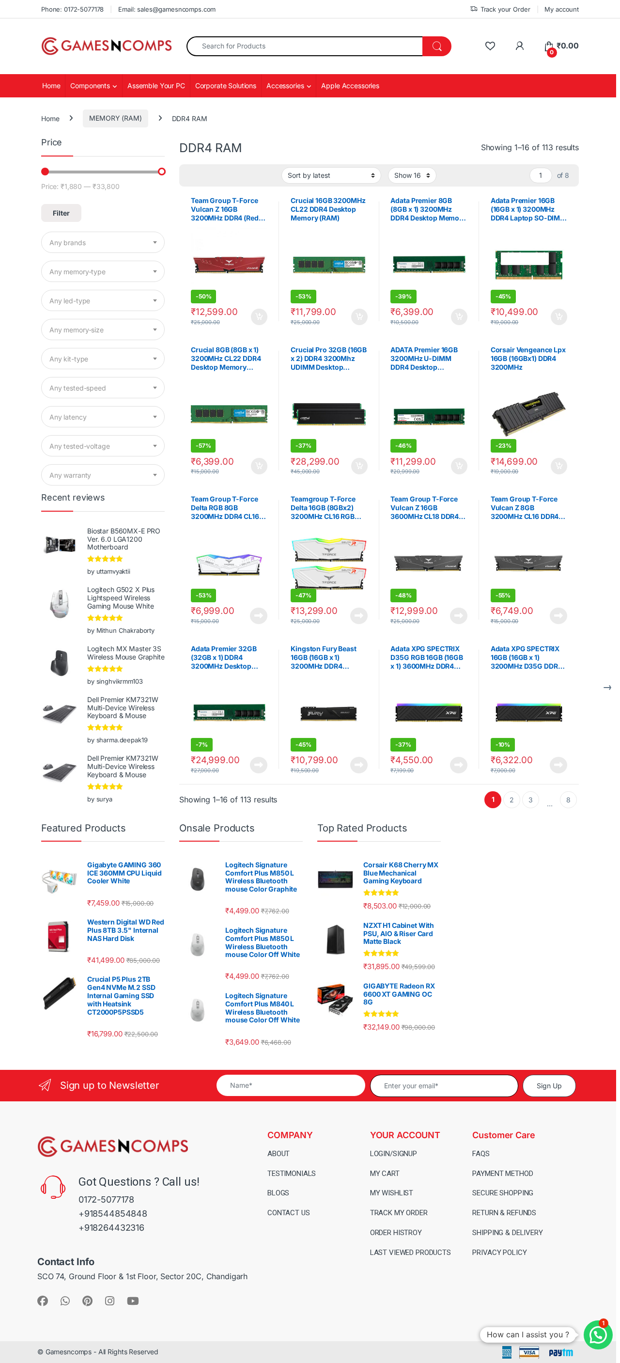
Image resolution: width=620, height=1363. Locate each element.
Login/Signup (393, 1153)
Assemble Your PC (156, 85)
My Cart (385, 1173)
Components (90, 85)
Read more (258, 616)
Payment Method (502, 1173)
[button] (598, 1334)
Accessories (285, 85)
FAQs (480, 1153)
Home (51, 85)
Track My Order (399, 1212)
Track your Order (505, 9)
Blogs (278, 1193)
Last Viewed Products (410, 1252)
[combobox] (304, 46)
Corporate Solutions (225, 85)
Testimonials (291, 1173)
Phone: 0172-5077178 (72, 9)
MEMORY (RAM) (115, 118)
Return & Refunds (504, 1212)
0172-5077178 (106, 1199)
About (278, 1153)
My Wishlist (391, 1193)
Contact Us (288, 1212)
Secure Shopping (502, 1193)
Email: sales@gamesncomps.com (167, 9)
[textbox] (103, 243)
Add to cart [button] (259, 317)
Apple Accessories (350, 85)
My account (561, 9)
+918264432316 (111, 1227)
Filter (61, 213)
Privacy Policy (499, 1252)
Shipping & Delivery (507, 1232)
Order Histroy (396, 1232)
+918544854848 (112, 1213)
